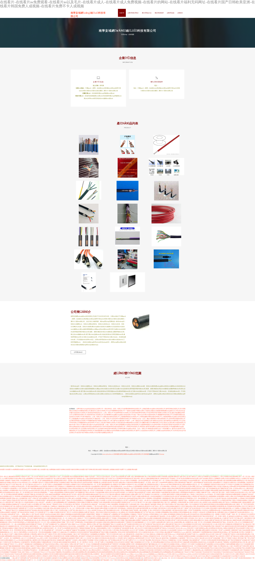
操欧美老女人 (246, 512)
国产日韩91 (48, 484)
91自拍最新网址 (95, 486)
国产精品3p (163, 528)
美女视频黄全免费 (81, 512)
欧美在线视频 (219, 504)
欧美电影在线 (166, 518)
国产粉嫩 (72, 530)
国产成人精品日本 (245, 524)
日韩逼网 (149, 484)
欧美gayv (130, 486)
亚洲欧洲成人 (166, 486)
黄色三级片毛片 (165, 502)
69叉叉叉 (160, 544)
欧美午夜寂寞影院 (211, 506)
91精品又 (235, 538)
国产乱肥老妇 (147, 526)
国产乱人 (162, 506)
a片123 (239, 522)
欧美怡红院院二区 (21, 486)
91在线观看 (247, 544)
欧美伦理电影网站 (41, 492)
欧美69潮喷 (191, 486)
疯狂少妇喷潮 (43, 528)
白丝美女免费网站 (229, 478)
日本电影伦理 (169, 520)
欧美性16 (197, 502)
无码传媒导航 (160, 520)
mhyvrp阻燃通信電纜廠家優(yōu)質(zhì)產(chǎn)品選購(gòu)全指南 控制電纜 (89, 143)
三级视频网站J (173, 538)
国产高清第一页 (39, 524)
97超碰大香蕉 (15, 480)
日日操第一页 (211, 494)
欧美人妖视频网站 (165, 526)
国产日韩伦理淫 (244, 546)
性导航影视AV (189, 498)
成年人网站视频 (196, 530)
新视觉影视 (220, 506)
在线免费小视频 (17, 516)
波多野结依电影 (87, 482)
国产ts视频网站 (113, 514)
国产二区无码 (201, 540)
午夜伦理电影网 (250, 498)
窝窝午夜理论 (175, 526)
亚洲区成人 (114, 536)
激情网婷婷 (16, 538)
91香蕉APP (23, 476)
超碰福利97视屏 (74, 538)
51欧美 (174, 490)
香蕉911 (211, 478)
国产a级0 (180, 476)
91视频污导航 (17, 528)
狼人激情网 (33, 540)
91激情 (31, 546)
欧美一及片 (9, 538)
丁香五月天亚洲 (110, 534)
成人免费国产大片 (173, 516)
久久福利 (206, 518)
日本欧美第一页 (215, 530)
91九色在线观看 (172, 530)
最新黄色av (131, 538)
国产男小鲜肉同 (49, 490)
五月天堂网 (59, 548)
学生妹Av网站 (17, 478)
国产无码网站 (140, 530)
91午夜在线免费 (237, 510)
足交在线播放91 (214, 476)
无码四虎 (17, 496)
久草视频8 (243, 508)
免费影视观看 (236, 494)
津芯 (89, 166)
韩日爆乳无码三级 (30, 492)
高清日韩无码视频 (27, 506)
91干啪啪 (37, 546)
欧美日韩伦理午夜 (176, 542)
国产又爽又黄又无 (17, 502)
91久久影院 (54, 488)
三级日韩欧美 (247, 518)
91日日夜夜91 (66, 484)
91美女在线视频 (167, 490)
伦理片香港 (40, 540)
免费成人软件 (125, 512)
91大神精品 (12, 486)
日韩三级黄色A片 (29, 500)
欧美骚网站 (101, 534)
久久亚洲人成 (109, 500)
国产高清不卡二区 (82, 544)
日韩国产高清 (219, 558)
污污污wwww (111, 558)
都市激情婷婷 (206, 500)
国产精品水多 (157, 538)
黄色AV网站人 (55, 544)
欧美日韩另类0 (239, 492)
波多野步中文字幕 (197, 526)
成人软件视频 (153, 508)
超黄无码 (188, 532)
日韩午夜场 (226, 520)
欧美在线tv (219, 528)
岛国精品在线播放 (175, 546)
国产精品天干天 (8, 484)
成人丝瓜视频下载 (140, 484)
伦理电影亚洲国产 (40, 500)
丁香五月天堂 (100, 476)
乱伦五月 (132, 530)
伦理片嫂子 (228, 558)
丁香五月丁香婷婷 (226, 538)
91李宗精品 (115, 530)
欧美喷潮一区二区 (75, 542)
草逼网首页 (51, 486)
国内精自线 (127, 478)
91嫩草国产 (68, 540)
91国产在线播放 (50, 524)
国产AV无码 (72, 494)
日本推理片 (8, 520)
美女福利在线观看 (24, 540)
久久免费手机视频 (7, 478)
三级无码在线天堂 (206, 524)
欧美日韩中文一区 (73, 496)
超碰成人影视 (63, 496)
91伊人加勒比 (163, 514)
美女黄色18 (185, 520)
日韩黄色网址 (79, 522)
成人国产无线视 (126, 524)
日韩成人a (178, 544)
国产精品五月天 (14, 510)
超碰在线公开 (65, 532)
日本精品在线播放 (66, 534)
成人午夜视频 (156, 512)
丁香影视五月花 (130, 522)
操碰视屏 (39, 488)
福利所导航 (165, 538)
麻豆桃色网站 (78, 546)
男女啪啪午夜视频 (249, 496)
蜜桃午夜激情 (95, 508)
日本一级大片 (4, 476)
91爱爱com (106, 506)
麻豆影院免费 (140, 538)
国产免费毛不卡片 (131, 540)
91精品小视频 (40, 548)
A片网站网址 (33, 534)
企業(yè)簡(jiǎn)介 (133, 13)
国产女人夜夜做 (60, 524)
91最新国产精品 (182, 500)
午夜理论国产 (156, 560)
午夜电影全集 (64, 494)
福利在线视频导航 (64, 542)
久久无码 (140, 540)
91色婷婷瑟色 (155, 500)
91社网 (73, 512)
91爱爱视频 (183, 492)
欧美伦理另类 (98, 546)
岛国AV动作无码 (110, 492)
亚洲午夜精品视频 (195, 520)
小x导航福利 (180, 536)
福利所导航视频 (214, 518)
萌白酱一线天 (133, 528)
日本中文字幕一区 (146, 542)
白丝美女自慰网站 (219, 544)
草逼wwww (171, 534)
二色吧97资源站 (230, 492)
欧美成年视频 (125, 546)
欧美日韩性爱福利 (19, 522)
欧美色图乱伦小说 (114, 512)
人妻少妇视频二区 (144, 510)
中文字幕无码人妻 (30, 484)
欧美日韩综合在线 (122, 558)
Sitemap (161, 454)
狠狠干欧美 (176, 508)
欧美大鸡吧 (164, 534)
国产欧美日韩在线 (195, 508)
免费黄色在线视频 (189, 536)
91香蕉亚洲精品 (154, 514)
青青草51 (156, 530)
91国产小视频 (13, 534)
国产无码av (62, 520)
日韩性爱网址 (116, 516)
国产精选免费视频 (92, 532)
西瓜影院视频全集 (222, 540)
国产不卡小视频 (48, 512)
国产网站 (172, 498)
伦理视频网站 (165, 512)
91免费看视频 (204, 532)
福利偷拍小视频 (83, 476)
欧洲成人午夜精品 (191, 496)
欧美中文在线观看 (45, 558)
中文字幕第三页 (54, 496)
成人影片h (147, 500)
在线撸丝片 (85, 498)
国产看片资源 (220, 492)
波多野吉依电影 (120, 492)
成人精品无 (5, 534)
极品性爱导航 (33, 496)
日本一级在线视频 (199, 498)
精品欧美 (201, 542)
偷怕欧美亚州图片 (99, 478)
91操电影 (247, 532)
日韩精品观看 (173, 500)
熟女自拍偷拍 (52, 514)
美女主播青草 (125, 496)
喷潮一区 (225, 516)
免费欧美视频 (51, 518)
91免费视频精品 (37, 544)
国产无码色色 (144, 514)
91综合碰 (170, 528)
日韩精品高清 (179, 514)
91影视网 (34, 482)
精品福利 (30, 530)
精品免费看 (233, 498)
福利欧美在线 (147, 532)
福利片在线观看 (46, 478)
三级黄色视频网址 (101, 528)
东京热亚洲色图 (21, 548)
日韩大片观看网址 (147, 498)
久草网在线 (245, 490)
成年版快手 (82, 536)
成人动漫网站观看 (56, 480)
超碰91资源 (60, 508)
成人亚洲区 (190, 502)
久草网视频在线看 (235, 502)
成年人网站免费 (167, 524)
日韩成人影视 (71, 488)
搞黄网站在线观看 (27, 516)
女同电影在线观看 (201, 546)
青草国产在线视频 (59, 482)
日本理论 (241, 532)
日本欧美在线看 (82, 532)
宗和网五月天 (37, 506)
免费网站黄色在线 (214, 510)
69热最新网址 (113, 532)
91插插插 (10, 526)
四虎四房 (97, 536)
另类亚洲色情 (97, 488)
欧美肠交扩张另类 (198, 504)
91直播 (250, 500)
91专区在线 (169, 508)
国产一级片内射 (203, 480)
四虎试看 (37, 490)
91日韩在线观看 (211, 540)
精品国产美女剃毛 (112, 482)
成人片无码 (155, 532)
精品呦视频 (109, 542)
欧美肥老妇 (212, 528)
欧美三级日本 (167, 522)
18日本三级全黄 (199, 538)
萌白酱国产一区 (143, 482)
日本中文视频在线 (226, 524)
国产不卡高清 (29, 508)
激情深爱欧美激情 (79, 514)
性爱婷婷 (129, 508)
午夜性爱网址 (86, 560)
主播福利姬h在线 (62, 506)
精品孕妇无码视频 (43, 510)
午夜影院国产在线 (235, 530)
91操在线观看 (246, 530)
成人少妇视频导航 (21, 498)
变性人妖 (186, 476)
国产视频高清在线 (53, 498)
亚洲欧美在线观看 (181, 494)
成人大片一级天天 (12, 532)
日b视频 (44, 506)
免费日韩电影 (63, 488)
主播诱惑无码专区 (54, 546)
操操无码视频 (30, 524)
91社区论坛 (205, 510)
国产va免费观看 (130, 500)
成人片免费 (222, 518)
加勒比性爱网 (49, 482)
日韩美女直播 (80, 508)
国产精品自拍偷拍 (80, 520)
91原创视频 (199, 536)
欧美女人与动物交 (241, 478)
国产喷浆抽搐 (127, 526)
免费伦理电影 (103, 508)
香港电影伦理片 (124, 504)
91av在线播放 (37, 508)
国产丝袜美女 (23, 488)
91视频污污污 (56, 532)
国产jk (41, 560)
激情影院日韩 (133, 532)
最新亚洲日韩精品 (209, 504)
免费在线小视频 (119, 494)
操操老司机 (85, 558)
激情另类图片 (171, 494)
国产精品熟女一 (126, 488)
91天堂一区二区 (38, 530)
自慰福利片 (55, 558)
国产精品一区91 (171, 536)
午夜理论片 (85, 542)
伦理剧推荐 (236, 524)
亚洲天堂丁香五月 (65, 512)
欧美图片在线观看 (161, 476)
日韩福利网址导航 (208, 526)
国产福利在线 (46, 488)
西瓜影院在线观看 (184, 488)
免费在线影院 (206, 530)
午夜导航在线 (175, 510)
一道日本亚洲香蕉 (142, 480)
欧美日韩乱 (15, 518)
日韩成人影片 (161, 504)
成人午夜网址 (244, 516)
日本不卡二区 (40, 484)
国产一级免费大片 (47, 502)
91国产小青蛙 (31, 498)
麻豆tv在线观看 (76, 498)
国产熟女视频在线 (109, 510)
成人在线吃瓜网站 (176, 522)
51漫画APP (79, 518)
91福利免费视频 (230, 544)
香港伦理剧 (137, 498)
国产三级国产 (185, 508)
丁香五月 (116, 560)
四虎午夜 (47, 560)
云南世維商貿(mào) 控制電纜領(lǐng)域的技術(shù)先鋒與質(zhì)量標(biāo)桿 (88, 280)
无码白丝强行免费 (123, 532)
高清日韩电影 (53, 538)
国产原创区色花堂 (206, 482)
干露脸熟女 (226, 542)
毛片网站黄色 (222, 546)
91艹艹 (239, 490)
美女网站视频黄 (8, 540)
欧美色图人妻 (221, 480)
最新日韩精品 (156, 492)
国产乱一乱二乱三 (70, 508)
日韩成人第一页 (87, 490)
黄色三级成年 (30, 512)
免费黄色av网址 (204, 528)
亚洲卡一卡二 (10, 524)
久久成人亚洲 (217, 524)
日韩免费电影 (157, 498)
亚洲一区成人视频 (142, 504)
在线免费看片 (81, 526)
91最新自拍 (141, 506)
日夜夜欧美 (124, 502)
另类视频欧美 (246, 522)
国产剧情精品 (78, 478)
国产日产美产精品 (146, 512)
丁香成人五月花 (70, 500)
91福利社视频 (221, 508)
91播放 (71, 546)
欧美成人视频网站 (125, 560)
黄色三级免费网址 (113, 504)
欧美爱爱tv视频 (100, 518)
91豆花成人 (83, 524)
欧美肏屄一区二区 (53, 528)
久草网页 (223, 514)
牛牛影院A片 (90, 520)
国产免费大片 (102, 542)
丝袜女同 (108, 516)
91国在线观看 (133, 506)
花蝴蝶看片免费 (219, 478)
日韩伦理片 (190, 528)
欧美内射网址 (237, 506)
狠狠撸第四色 (186, 546)
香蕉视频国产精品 (108, 524)
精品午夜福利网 (214, 532)
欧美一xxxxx (123, 486)
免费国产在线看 (141, 520)
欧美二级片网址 (33, 536)
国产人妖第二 (140, 500)
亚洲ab (13, 498)
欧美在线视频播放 (45, 532)
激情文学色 (41, 534)
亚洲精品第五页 (247, 510)
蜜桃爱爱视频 (87, 480)
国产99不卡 (145, 516)
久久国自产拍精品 (5, 500)
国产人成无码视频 (195, 482)
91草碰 (91, 498)
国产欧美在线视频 (184, 478)
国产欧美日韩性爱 (33, 558)
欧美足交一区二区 (197, 484)
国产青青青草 (114, 544)
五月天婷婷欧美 (166, 496)
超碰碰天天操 (75, 484)
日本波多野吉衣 (195, 514)
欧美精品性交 (80, 488)
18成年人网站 (229, 496)
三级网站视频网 (135, 536)
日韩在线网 (213, 508)
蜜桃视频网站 (59, 516)
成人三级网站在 (52, 506)
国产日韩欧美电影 (97, 490)
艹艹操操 (50, 492)
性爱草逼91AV (42, 518)
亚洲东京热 (219, 484)
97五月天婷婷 (205, 508)
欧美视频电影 (64, 546)
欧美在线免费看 (116, 502)
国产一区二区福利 (164, 480)
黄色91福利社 (64, 544)
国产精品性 (39, 476)
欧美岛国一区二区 (61, 518)
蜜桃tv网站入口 (27, 514)
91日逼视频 (115, 528)
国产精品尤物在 (179, 504)
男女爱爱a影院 (209, 558)
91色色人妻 (198, 500)
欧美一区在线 (151, 496)
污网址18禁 (72, 544)
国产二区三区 (32, 476)
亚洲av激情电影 (166, 510)
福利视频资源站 (139, 476)
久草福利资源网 (28, 502)
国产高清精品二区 (172, 478)
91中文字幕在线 (109, 494)
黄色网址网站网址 (245, 534)
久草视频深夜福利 (185, 526)
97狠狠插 (81, 528)
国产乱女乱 (176, 528)
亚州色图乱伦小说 (119, 500)
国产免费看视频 (26, 520)
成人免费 (217, 512)
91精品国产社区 (219, 526)
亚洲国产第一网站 (136, 516)
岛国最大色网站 (244, 536)
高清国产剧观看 (133, 510)
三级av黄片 (14, 558)
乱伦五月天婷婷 (143, 528)
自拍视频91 (233, 490)
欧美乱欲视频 (170, 506)
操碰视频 (158, 496)
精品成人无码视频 (44, 536)
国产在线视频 (72, 516)
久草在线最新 (207, 522)
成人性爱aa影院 (232, 486)
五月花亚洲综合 (68, 504)
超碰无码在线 (229, 526)
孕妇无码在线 (156, 540)
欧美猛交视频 (174, 488)
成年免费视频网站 (59, 502)
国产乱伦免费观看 (65, 528)
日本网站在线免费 (11, 494)
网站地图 (134, 469)
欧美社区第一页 (35, 532)
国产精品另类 (47, 544)
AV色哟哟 (57, 512)
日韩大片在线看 (100, 500)
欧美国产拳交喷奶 (43, 496)
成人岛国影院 (187, 522)
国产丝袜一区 (231, 488)
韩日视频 (125, 510)
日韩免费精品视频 (158, 542)
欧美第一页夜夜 (67, 480)
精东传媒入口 (156, 484)
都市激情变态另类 (111, 520)
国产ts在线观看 (225, 530)
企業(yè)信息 (170, 13)
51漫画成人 (89, 506)
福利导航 (228, 508)
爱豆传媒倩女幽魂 (88, 494)
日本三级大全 (199, 518)
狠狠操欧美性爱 (24, 510)
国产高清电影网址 (195, 510)
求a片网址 (68, 498)
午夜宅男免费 (89, 488)
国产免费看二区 (132, 518)
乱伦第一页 (118, 510)
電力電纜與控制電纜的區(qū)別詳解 (166, 212)
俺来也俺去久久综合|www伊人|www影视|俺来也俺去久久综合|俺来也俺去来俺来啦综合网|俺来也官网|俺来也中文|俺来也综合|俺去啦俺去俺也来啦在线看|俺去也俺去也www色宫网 (131, 548)
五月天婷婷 (191, 544)
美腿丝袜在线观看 (153, 528)
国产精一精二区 (73, 506)
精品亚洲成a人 (223, 532)
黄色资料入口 (114, 538)
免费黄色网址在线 (229, 504)
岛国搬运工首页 (91, 516)
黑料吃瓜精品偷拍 (110, 498)
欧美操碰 (25, 536)
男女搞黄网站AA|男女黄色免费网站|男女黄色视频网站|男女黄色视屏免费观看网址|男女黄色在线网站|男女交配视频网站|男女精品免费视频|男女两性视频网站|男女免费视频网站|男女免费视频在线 (122, 552)
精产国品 (99, 524)
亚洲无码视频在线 (183, 512)
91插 (178, 530)
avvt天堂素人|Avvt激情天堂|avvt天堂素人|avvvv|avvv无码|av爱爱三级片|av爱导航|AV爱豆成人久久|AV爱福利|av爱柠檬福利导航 (105, 556)
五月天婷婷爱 (39, 512)
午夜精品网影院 (246, 502)
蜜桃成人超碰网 (31, 548)
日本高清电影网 (239, 496)
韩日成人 (24, 530)
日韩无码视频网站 (99, 520)
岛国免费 (10, 514)
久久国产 (236, 558)
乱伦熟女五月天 (96, 480)
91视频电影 (206, 484)
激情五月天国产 (107, 496)
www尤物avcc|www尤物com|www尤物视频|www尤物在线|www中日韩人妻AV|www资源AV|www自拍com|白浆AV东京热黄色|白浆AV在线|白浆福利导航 (174, 554)
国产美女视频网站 (124, 514)
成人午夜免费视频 (239, 482)
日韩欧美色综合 (63, 526)
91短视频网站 (93, 534)
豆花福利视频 (88, 522)
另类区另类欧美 (104, 512)
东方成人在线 (37, 502)
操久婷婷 (148, 502)
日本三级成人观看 (206, 520)
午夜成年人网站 (77, 540)
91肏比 (217, 534)
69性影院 (78, 486)
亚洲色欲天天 (130, 484)
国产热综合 (226, 502)
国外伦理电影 (76, 558)
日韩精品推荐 (215, 522)
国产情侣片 (10, 544)
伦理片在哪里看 (175, 518)
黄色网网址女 (79, 500)
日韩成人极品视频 (164, 532)
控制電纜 (116, 454)
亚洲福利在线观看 (75, 560)
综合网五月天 (116, 496)
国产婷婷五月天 (151, 520)
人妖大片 (23, 538)
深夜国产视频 (129, 542)
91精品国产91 (215, 500)
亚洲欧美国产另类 (87, 546)
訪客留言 (180, 13)
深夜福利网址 (106, 502)
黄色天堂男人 (121, 490)
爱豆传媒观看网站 (33, 486)
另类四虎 (213, 484)
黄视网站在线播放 (11, 504)
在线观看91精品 (116, 546)
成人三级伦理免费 (88, 478)
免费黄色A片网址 (172, 482)
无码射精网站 (220, 496)
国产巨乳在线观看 (136, 488)
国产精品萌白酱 (233, 532)
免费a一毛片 (188, 504)
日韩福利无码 (90, 536)
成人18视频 (156, 534)
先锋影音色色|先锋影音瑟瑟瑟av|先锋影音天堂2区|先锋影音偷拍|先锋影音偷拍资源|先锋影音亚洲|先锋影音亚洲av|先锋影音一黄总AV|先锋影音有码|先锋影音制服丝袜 (74, 554)
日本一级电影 (215, 514)
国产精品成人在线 (224, 498)
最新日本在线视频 (169, 544)
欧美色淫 (79, 482)
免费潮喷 (20, 494)
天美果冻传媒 (63, 510)
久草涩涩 (183, 506)
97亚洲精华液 (119, 478)
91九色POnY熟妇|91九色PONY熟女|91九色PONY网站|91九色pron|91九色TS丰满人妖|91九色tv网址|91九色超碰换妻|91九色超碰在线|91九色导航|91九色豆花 (195, 556)
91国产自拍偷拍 (203, 478)
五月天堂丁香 (148, 538)
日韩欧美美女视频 (108, 522)
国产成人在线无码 (218, 536)
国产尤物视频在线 (63, 538)
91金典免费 (158, 522)
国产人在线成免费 (161, 482)
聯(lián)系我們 (159, 13)
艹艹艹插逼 (5, 510)
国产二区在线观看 (63, 476)
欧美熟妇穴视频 (60, 522)
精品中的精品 (147, 490)
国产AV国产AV (110, 478)
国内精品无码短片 (155, 488)
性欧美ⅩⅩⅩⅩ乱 (16, 482)
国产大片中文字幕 (133, 502)
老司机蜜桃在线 (8, 492)
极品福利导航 (48, 540)
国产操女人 (155, 506)
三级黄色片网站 (142, 518)
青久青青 (58, 534)
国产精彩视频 (32, 488)
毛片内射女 (25, 526)
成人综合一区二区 (167, 558)
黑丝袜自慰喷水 (124, 530)
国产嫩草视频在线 (151, 544)
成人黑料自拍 (43, 520)
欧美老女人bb (202, 494)
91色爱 (196, 528)
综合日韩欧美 (43, 486)
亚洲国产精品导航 (70, 482)
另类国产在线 (43, 514)
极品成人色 (34, 520)
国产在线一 (202, 488)
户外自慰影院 (23, 480)
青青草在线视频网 (190, 558)
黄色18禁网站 (173, 512)
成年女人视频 (145, 478)
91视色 (233, 500)
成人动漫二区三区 (197, 522)
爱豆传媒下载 (242, 538)
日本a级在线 (218, 542)
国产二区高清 (55, 530)
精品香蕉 (62, 498)
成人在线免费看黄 (20, 524)
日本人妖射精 (92, 510)
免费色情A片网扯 (39, 516)
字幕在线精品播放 (130, 520)
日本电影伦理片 (113, 508)
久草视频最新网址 (89, 500)
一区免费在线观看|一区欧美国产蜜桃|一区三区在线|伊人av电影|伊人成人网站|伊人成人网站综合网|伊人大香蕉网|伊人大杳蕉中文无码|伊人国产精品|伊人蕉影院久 (88, 550)
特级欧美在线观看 (224, 490)
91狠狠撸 (95, 482)
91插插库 (7, 480)
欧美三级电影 (65, 536)
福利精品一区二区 (69, 548)
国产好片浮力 (209, 498)
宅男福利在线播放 (7, 528)
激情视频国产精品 (210, 486)
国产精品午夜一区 (18, 484)
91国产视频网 (33, 518)
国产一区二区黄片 (217, 516)
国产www (37, 538)
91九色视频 (235, 484)
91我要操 (105, 514)
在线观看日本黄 (125, 516)
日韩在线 (173, 486)
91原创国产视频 (28, 494)
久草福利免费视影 (50, 548)
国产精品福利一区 (106, 560)
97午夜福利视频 (99, 492)
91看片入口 (82, 538)
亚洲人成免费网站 (27, 478)
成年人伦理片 (44, 538)
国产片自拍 (20, 504)
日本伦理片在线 (196, 524)
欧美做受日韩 (194, 488)
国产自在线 (238, 512)
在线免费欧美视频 (230, 480)
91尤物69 (87, 508)
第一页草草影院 (16, 530)
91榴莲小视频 (200, 492)
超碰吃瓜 (177, 506)
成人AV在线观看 (209, 542)
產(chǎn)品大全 (147, 13)
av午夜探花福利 (30, 522)
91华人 (246, 492)
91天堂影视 (29, 538)
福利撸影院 (98, 496)
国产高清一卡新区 (210, 492)
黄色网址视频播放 (134, 512)
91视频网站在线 (70, 486)
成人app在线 (30, 490)
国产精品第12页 (217, 520)
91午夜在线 (54, 542)
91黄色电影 (132, 504)
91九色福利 (117, 524)
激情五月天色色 (68, 490)
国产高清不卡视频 (134, 496)
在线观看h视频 (172, 476)
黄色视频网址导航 (122, 506)
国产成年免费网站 (42, 498)
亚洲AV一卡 (8, 516)
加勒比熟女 (122, 482)
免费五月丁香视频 (110, 518)
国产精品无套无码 (155, 524)
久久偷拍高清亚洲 (226, 510)
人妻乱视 (248, 488)
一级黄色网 (190, 500)
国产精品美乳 (202, 496)
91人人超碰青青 (200, 534)
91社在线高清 (155, 494)
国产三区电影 (223, 534)
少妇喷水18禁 (71, 518)
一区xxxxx (122, 480)
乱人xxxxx (182, 532)
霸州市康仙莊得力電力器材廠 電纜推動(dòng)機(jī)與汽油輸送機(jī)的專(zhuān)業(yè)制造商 (127, 257)
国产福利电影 (152, 504)
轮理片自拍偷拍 (97, 522)
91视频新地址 (172, 540)
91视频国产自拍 (246, 494)
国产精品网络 (147, 540)
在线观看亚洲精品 (217, 502)
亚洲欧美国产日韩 (152, 546)
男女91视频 (120, 520)
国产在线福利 (243, 540)
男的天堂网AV (169, 504)
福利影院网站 (59, 490)
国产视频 (8, 546)
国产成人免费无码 (16, 506)
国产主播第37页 (50, 534)
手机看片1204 (83, 496)
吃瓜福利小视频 (129, 494)
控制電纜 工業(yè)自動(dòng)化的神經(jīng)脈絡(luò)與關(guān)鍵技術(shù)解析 (166, 143)
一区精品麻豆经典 (182, 490)
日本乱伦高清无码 (119, 542)
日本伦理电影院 (21, 560)
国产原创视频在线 (212, 488)
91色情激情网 (137, 486)
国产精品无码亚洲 (205, 516)
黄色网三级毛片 (123, 538)
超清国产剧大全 (99, 494)
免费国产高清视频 (87, 540)
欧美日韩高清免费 (239, 526)
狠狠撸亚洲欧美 (154, 478)
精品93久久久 (83, 510)
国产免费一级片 (129, 476)
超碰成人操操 (166, 488)
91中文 (66, 516)
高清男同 (236, 546)
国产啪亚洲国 (26, 528)
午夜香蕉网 (22, 558)
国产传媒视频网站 (97, 526)
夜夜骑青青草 (212, 480)
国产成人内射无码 (56, 478)
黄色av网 (186, 514)
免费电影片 (174, 502)
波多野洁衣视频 (205, 490)
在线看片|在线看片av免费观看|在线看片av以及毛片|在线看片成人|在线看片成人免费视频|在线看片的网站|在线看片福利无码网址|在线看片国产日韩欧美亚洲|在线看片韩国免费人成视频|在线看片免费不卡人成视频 (65, 469)
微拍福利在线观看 (14, 476)
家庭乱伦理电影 (107, 488)
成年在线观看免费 (164, 546)
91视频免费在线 (46, 542)
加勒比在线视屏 (228, 528)
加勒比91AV (239, 544)
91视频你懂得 (156, 502)
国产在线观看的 (208, 544)
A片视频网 (231, 512)
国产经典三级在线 (45, 504)
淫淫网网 (88, 502)
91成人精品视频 (77, 480)
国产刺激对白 (106, 546)
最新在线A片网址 (191, 506)
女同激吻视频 (24, 496)
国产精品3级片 (135, 478)
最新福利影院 (155, 526)
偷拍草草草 (74, 528)
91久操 (216, 498)
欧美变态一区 (108, 476)
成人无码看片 (194, 512)
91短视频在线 (199, 544)
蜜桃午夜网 (183, 518)
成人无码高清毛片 (155, 510)
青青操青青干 (44, 546)
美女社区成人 (72, 526)
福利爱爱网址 (81, 516)
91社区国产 (91, 476)
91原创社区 (202, 512)
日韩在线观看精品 (205, 514)
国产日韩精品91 (60, 486)
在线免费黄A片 (217, 482)
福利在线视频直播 (113, 480)
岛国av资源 (53, 508)
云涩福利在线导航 (225, 500)
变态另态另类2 (107, 530)
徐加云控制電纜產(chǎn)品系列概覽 (166, 257)
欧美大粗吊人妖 (120, 534)
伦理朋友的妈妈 (101, 516)
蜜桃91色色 (224, 512)
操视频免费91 (130, 490)
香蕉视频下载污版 (89, 528)
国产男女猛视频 (80, 530)
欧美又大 (11, 496)
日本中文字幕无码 (247, 506)
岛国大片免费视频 (131, 480)
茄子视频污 (122, 484)
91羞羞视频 (165, 498)
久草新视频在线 (69, 514)
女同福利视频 (95, 560)
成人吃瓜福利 (37, 494)
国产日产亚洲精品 (144, 494)
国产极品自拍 (235, 536)
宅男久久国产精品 (136, 526)
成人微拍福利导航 (141, 546)
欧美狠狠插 (171, 514)
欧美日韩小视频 (208, 536)
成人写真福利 (228, 506)
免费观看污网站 (108, 526)
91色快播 (91, 496)
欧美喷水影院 (175, 492)
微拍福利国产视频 (183, 482)
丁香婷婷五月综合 (56, 504)
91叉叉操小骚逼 (148, 534)
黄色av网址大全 (240, 488)
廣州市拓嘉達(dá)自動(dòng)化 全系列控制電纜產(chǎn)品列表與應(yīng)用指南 (127, 166)
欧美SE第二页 (17, 526)
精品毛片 (37, 522)
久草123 (140, 532)
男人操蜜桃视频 (211, 496)
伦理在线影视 (245, 520)
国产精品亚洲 (22, 512)
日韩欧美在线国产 (69, 492)
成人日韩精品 (144, 536)
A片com (15, 540)
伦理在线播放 (174, 480)
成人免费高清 (145, 558)
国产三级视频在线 (26, 544)
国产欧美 (21, 500)
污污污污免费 (150, 522)
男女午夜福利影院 (55, 536)
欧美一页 (193, 546)
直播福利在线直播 (134, 558)
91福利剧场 (228, 494)
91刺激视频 (137, 542)
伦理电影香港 (210, 512)
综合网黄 (150, 518)
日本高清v (167, 542)
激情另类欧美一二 (35, 526)
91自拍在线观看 (193, 480)
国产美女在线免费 (239, 528)
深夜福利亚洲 (130, 534)
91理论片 (10, 522)
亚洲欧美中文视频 (10, 548)
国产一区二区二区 (33, 480)
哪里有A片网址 (91, 524)
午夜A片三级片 (54, 510)
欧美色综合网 (194, 478)
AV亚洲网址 (36, 504)
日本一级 (88, 526)
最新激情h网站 (117, 526)
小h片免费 (128, 492)
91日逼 (179, 540)
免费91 (136, 494)
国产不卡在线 (227, 484)
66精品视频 (153, 516)
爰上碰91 (249, 542)
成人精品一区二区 (18, 492)
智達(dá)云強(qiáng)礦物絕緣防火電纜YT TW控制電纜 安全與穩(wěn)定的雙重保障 (127, 143)
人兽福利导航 (138, 534)
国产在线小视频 (70, 524)
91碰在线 (129, 482)
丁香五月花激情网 (89, 518)
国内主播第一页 (185, 510)
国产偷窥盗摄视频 (45, 480)
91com (77, 524)
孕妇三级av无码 (53, 526)
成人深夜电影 (103, 482)
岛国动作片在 (245, 514)
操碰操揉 (132, 546)
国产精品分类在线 (88, 492)
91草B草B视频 (116, 488)
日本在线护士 (103, 504)
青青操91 (184, 544)
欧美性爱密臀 (35, 528)
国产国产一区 (157, 486)
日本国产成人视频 (92, 538)
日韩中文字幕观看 (203, 476)
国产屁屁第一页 (24, 518)
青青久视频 (60, 514)
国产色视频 (44, 526)
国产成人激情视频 (99, 498)
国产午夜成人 (147, 492)
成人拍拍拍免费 (129, 498)
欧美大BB (174, 496)
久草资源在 (191, 518)
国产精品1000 (176, 524)
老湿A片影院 (70, 520)
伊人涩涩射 (113, 506)
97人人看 (18, 544)
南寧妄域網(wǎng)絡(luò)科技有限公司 (131, 454)
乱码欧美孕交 (87, 504)
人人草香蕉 (162, 494)
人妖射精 (248, 482)
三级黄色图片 (196, 532)
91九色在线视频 (186, 524)
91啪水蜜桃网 (193, 540)
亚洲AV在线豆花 (106, 536)
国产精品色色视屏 (137, 492)
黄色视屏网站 (201, 506)
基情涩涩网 (81, 506)
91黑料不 (227, 536)
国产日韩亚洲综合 (83, 534)
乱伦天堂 (207, 538)
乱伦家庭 (231, 482)
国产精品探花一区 (162, 516)
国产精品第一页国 (93, 512)
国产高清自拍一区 (5, 530)
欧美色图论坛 (191, 492)
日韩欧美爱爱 (182, 502)
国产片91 (143, 502)
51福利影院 (181, 538)
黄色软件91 (148, 506)
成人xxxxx (183, 528)
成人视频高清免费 (235, 520)
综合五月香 (22, 490)
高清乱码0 (14, 500)
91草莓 (96, 540)
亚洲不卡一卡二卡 (33, 560)
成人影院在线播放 (185, 484)
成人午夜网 (113, 490)
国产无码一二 (17, 514)
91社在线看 (88, 530)
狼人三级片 (230, 546)
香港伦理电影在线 (174, 484)
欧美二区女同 (161, 536)
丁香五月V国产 (70, 522)
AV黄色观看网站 (58, 492)
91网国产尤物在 (213, 546)
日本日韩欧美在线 (103, 538)
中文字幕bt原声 (238, 518)
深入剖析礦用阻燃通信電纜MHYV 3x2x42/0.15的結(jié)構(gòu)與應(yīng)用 (127, 235)
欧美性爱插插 (241, 486)
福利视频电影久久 (140, 522)
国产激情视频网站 (104, 484)
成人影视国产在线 (96, 502)
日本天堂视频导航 (245, 484)
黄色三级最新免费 (58, 540)
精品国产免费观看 (18, 508)
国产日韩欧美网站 (53, 520)
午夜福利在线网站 (241, 500)
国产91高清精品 (153, 480)
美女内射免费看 (94, 558)
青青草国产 (7, 518)
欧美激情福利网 (104, 544)
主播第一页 (238, 504)
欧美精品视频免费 (137, 560)
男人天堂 (234, 522)
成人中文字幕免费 (185, 530)
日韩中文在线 (138, 490)
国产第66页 (35, 514)
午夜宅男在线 (161, 508)
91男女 (42, 490)
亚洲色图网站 (194, 542)
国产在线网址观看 (185, 516)
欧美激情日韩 (195, 516)
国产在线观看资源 (194, 490)
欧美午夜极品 (7, 482)
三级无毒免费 (148, 530)
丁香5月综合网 (97, 506)
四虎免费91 (146, 488)
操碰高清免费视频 (54, 494)
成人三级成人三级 (192, 494)
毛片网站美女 (16, 542)
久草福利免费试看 (181, 534)
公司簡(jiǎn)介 (78, 352)
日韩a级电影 (47, 530)
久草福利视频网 (57, 484)
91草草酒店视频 (85, 484)
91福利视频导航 (166, 492)
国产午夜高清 (177, 520)
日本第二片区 (93, 542)
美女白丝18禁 (210, 534)
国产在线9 (45, 494)
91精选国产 (13, 512)
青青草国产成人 (105, 486)
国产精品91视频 (103, 532)
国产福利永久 (193, 476)
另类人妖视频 (51, 522)
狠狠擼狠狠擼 (16, 546)
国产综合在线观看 (118, 476)
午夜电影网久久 (14, 488)
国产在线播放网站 (70, 502)
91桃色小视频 (24, 546)
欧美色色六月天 (26, 482)
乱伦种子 (46, 476)
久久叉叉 (43, 522)
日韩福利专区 (153, 536)
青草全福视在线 (180, 498)
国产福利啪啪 (181, 496)
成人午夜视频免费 (93, 544)
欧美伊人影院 (61, 500)
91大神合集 (120, 498)
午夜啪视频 (184, 540)
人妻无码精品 (183, 480)
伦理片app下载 (200, 486)
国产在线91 (28, 504)
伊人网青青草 (7, 502)
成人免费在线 (8, 508)
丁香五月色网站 (224, 476)
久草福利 (225, 482)
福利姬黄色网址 (51, 500)
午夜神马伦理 (7, 542)
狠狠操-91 (99, 514)
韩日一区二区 (94, 484)
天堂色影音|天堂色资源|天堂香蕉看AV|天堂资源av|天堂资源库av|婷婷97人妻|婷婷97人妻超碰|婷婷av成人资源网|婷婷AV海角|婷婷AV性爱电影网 (184, 550)
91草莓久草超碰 (222, 486)
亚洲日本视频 (80, 502)
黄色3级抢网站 (233, 476)
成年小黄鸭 (65, 560)
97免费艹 (229, 514)
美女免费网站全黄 (65, 558)
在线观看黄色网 (235, 542)
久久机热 (106, 490)
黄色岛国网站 (115, 486)
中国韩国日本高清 (147, 486)
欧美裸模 (135, 482)
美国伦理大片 (53, 476)
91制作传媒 (45, 508)
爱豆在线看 (136, 508)
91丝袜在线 (162, 530)
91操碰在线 (163, 478)
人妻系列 (79, 494)
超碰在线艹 (95, 504)
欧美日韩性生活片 (137, 524)
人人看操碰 (241, 498)
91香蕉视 (104, 480)
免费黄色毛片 (241, 480)
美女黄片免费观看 (123, 536)
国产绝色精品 (33, 510)
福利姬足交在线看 (234, 516)
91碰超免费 (185, 542)
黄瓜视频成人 (122, 508)
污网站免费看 (214, 490)
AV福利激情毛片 (25, 542)
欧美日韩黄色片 (97, 530)
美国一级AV (151, 482)
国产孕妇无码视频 (233, 540)
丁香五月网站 (17, 520)
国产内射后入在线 (233, 534)
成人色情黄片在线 (205, 502)
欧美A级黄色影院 (119, 522)
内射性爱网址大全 (24, 532)
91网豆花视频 (220, 494)
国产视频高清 (222, 488)
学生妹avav (100, 510)
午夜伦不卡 (41, 482)
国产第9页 (230, 518)
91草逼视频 (122, 544)
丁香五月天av (190, 538)
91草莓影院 (5, 488)
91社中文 (103, 558)
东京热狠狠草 (164, 500)
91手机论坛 (163, 540)
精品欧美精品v (17, 536)
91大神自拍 (37, 478)
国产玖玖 (122, 540)
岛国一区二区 (236, 514)
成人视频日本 (114, 484)
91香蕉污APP (249, 528)
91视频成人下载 (135, 514)
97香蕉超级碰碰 (122, 518)
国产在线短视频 (215, 538)
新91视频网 (79, 492)
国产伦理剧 (146, 524)
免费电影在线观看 (5, 498)
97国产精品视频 (157, 490)
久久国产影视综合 (182, 486)
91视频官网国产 (91, 514)
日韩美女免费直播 (23, 534)
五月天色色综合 (56, 560)
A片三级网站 (236, 508)
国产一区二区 (243, 476)
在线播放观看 (157, 518)
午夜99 (109, 528)
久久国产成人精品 (73, 510)
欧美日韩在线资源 (245, 558)
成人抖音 (243, 542)
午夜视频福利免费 (140, 544)
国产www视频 (64, 530)
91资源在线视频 (50, 516)
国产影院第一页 (78, 504)
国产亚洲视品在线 (113, 540)
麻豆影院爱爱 (144, 508)
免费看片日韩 (130, 544)
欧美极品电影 (78, 490)
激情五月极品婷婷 (68, 478)
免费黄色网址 (74, 536)
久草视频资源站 (13, 490)
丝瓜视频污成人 (103, 540)
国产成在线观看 (124, 528)
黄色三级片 (200, 558)
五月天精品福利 (179, 558)
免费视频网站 (8, 536)
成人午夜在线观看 (150, 476)
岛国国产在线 (191, 534)
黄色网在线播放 (36, 542)
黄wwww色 (164, 484)
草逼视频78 (6, 506)
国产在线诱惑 (175, 532)
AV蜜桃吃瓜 (73, 532)
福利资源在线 (86, 486)
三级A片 (75, 534)
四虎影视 (143, 496)
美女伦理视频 (74, 476)
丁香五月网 (246, 504)
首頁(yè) (121, 13)
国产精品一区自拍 (225, 522)
